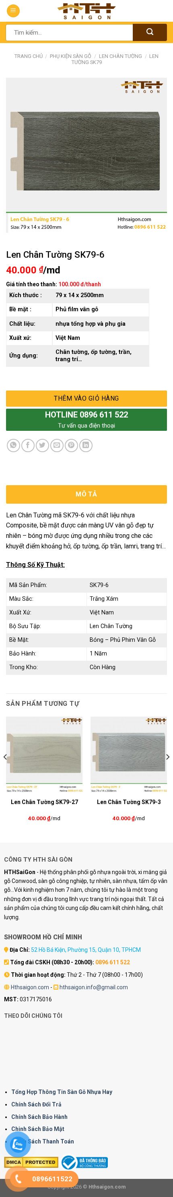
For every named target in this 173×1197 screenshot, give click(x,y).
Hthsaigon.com (30, 987)
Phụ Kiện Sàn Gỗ (70, 56)
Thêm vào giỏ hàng (86, 398)
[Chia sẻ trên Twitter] (42, 445)
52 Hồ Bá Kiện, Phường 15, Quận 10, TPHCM (86, 950)
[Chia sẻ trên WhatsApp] (13, 445)
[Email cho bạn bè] (57, 445)
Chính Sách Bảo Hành (39, 1117)
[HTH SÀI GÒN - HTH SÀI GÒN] (86, 11)
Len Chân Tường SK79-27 (44, 802)
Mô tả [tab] (86, 494)
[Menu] (13, 11)
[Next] (167, 773)
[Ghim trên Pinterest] (71, 445)
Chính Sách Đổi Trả (36, 1104)
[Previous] (6, 773)
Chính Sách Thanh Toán (42, 1141)
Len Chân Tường (120, 56)
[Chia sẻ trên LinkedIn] (86, 445)
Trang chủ (28, 56)
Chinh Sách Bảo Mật (37, 1129)
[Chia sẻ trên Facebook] (28, 445)
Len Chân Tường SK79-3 (129, 802)
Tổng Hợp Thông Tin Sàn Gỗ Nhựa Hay (61, 1092)
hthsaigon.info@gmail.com (94, 987)
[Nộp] (150, 32)
